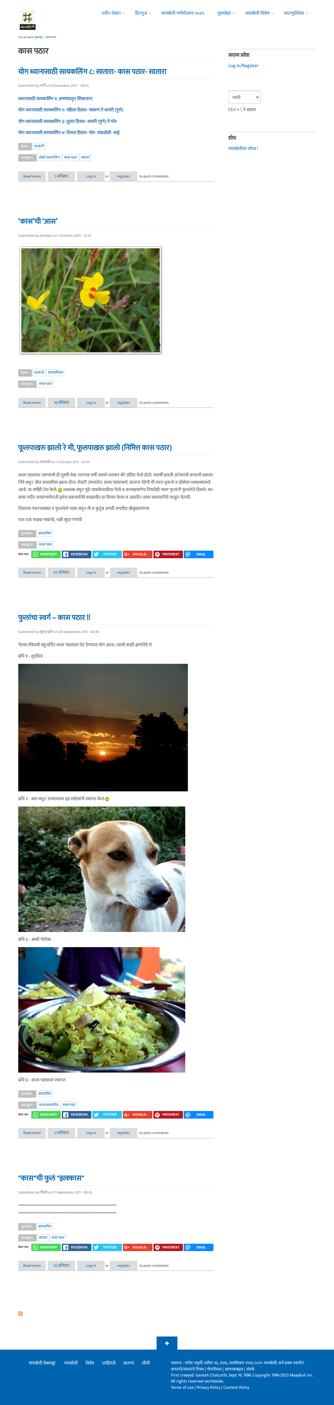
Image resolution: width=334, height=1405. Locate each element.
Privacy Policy (209, 1387)
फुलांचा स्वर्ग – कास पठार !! (54, 617)
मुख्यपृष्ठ (38, 37)
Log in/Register (243, 66)
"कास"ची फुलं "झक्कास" (51, 1178)
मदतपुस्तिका (294, 13)
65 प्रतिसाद (61, 572)
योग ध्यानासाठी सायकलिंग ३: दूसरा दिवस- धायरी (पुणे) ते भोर (67, 121)
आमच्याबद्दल (234, 1369)
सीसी (146, 1363)
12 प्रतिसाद (61, 1133)
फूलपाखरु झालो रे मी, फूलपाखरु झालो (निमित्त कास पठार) (95, 447)
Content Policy (236, 1387)
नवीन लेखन (111, 13)
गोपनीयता (215, 1369)
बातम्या (128, 1363)
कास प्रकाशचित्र (48, 1105)
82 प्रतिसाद (61, 1265)
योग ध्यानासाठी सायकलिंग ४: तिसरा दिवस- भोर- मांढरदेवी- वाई (69, 133)
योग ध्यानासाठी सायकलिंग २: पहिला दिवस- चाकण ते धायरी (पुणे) (70, 110)
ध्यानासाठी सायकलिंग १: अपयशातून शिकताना (55, 99)
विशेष (90, 1363)
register (123, 176)
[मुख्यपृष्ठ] (27, 19)
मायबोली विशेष (257, 13)
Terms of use (182, 1387)
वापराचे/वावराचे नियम (187, 1369)
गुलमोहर (224, 13)
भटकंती (39, 146)
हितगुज (141, 13)
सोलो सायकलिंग (49, 157)
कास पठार (70, 157)
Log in (91, 176)
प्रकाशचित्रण (55, 373)
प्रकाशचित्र (44, 533)
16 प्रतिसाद (61, 402)
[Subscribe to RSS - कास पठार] (116, 1313)
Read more (34, 176)
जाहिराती (109, 1363)
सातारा (85, 157)
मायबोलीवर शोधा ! (243, 149)
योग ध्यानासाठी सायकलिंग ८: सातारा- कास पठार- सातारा (92, 71)
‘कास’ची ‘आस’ (37, 221)
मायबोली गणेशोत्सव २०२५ (182, 13)
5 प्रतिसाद (61, 176)
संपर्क (250, 1369)
